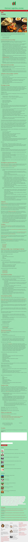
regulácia (2, 502)
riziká (9, 502)
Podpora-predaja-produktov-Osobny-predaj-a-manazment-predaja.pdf (11, 417)
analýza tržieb (7, 391)
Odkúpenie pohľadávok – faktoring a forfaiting (9, 475)
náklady (14, 500)
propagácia (22, 501)
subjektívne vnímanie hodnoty (12, 211)
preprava (17, 501)
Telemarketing (4, 247)
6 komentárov (7, 491)
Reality (6, 537)
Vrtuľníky (2, 537)
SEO (4, 536)
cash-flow (9, 496)
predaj (10, 501)
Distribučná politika (3, 331)
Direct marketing (4, 244)
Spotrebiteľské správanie (4, 206)
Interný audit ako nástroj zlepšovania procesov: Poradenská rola (11, 449)
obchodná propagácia (5, 327)
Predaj (2, 12)
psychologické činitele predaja (21, 229)
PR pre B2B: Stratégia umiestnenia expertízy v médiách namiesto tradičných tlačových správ (14, 453)
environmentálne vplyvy (14, 229)
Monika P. (13, 528)
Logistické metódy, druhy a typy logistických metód (10, 490)
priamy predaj (10, 343)
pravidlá (6, 501)
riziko (6, 502)
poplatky (2, 501)
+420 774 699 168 (3, 529)
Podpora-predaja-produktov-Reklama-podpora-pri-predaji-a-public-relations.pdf (12, 416)
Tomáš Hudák (13, 534)
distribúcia (23, 496)
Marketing (2, 540)
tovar (21, 502)
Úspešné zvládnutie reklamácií (5, 235)
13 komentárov (7, 476)
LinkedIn (2, 530)
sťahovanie (17, 502)
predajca (13, 501)
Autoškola (4, 537)
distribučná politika (17, 496)
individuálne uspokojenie (5, 222)
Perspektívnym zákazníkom (4, 203)
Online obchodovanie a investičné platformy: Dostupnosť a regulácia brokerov (12, 468)
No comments (15, 528)
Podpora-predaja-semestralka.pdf (6, 415)
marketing (3, 500)
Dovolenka (2, 541)
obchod (17, 500)
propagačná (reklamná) (5, 57)
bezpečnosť (5, 496)
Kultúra (4, 540)
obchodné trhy (22, 500)
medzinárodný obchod (9, 500)
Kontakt (2, 534)
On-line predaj (4, 245)
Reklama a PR (7, 536)
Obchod (8, 540)
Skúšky (6, 540)
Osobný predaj (4, 246)
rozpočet (13, 502)
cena (13, 496)
